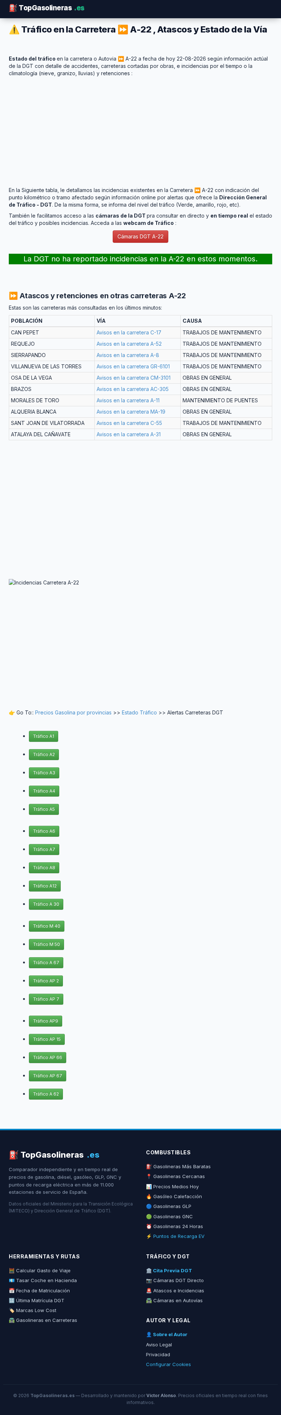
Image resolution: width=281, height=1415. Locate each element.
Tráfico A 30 (46, 904)
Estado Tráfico (139, 712)
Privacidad (158, 1354)
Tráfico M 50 (46, 944)
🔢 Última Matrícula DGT (36, 1300)
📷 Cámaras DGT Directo (175, 1280)
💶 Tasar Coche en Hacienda (43, 1280)
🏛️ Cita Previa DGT (169, 1270)
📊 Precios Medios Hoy (172, 1186)
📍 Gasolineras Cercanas (175, 1176)
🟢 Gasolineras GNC (169, 1216)
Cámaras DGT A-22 (140, 236)
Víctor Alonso (161, 1395)
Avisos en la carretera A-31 (129, 434)
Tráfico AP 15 (47, 1039)
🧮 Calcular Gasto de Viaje (40, 1270)
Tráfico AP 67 (47, 1075)
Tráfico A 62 (46, 1094)
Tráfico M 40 (46, 926)
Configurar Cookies (168, 1364)
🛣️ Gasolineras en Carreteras (43, 1320)
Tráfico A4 (44, 791)
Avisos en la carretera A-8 (128, 355)
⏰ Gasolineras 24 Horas (174, 1226)
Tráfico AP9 (45, 1021)
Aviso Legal (159, 1344)
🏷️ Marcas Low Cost (32, 1310)
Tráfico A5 (44, 809)
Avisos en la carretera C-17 (129, 332)
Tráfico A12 (45, 886)
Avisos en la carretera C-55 (129, 423)
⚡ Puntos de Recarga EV (175, 1236)
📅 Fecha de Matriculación (39, 1290)
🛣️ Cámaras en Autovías (174, 1300)
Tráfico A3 (44, 772)
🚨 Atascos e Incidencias (175, 1290)
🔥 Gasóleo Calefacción (174, 1196)
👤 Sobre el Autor (166, 1334)
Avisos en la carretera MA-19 (131, 412)
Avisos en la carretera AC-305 (133, 389)
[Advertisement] (140, 128)
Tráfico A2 (44, 754)
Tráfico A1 (43, 736)
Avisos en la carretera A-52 (129, 344)
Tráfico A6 (44, 831)
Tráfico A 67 (46, 962)
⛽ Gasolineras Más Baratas (178, 1166)
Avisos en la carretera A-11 (128, 400)
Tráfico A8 (44, 867)
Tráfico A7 (44, 849)
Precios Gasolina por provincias (73, 712)
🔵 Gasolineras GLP (168, 1206)
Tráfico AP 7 (46, 999)
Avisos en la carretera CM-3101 (134, 378)
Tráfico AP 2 (46, 980)
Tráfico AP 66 (47, 1057)
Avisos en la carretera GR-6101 (133, 366)
